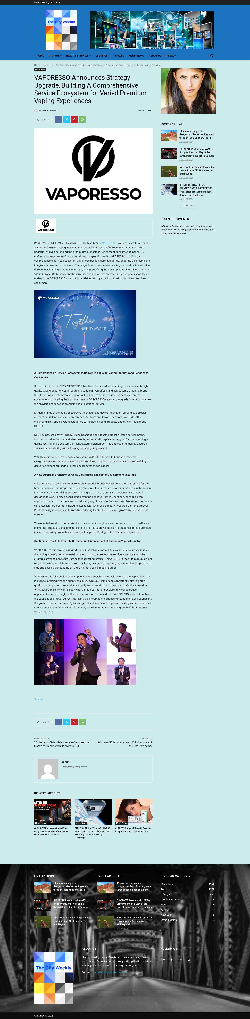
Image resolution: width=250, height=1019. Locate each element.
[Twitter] (66, 119)
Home (37, 64)
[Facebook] (58, 119)
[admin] (36, 110)
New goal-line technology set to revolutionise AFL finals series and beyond (197, 170)
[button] (212, 56)
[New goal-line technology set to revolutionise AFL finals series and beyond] (169, 171)
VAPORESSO (107, 243)
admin (44, 110)
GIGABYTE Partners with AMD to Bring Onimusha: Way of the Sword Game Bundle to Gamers (51, 831)
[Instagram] (172, 959)
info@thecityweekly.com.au (110, 972)
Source (38, 699)
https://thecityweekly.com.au (74, 767)
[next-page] (42, 846)
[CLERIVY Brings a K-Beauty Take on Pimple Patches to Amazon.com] (134, 812)
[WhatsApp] (82, 119)
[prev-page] (36, 846)
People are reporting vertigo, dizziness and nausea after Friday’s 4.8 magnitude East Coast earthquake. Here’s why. (187, 229)
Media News (48, 64)
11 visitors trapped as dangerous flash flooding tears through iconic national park (196, 134)
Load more (187, 205)
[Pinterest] (74, 119)
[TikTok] (180, 959)
